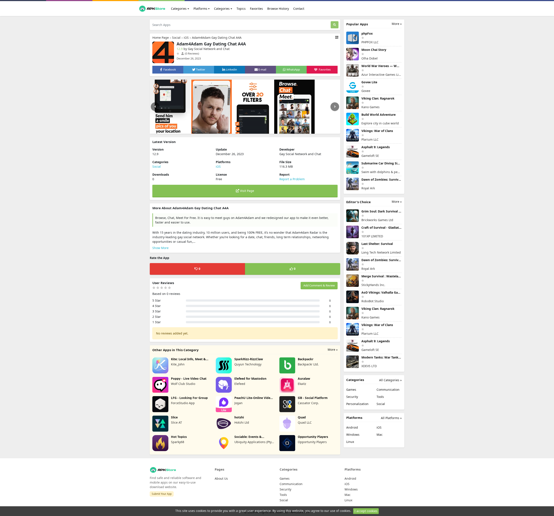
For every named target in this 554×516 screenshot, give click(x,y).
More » (333, 349)
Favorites (256, 8)
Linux (350, 442)
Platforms (200, 8)
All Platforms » (391, 418)
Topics (241, 8)
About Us (221, 478)
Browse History (278, 8)
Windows (352, 434)
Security (352, 397)
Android (352, 427)
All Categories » (390, 380)
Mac (380, 434)
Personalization (357, 404)
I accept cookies (365, 511)
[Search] (334, 24)
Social (176, 37)
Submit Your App (162, 494)
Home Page (160, 37)
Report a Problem (292, 179)
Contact (298, 8)
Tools (380, 397)
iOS (186, 37)
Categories (179, 8)
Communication (388, 389)
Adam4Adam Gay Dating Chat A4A (217, 37)
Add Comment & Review (319, 285)
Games (351, 389)
